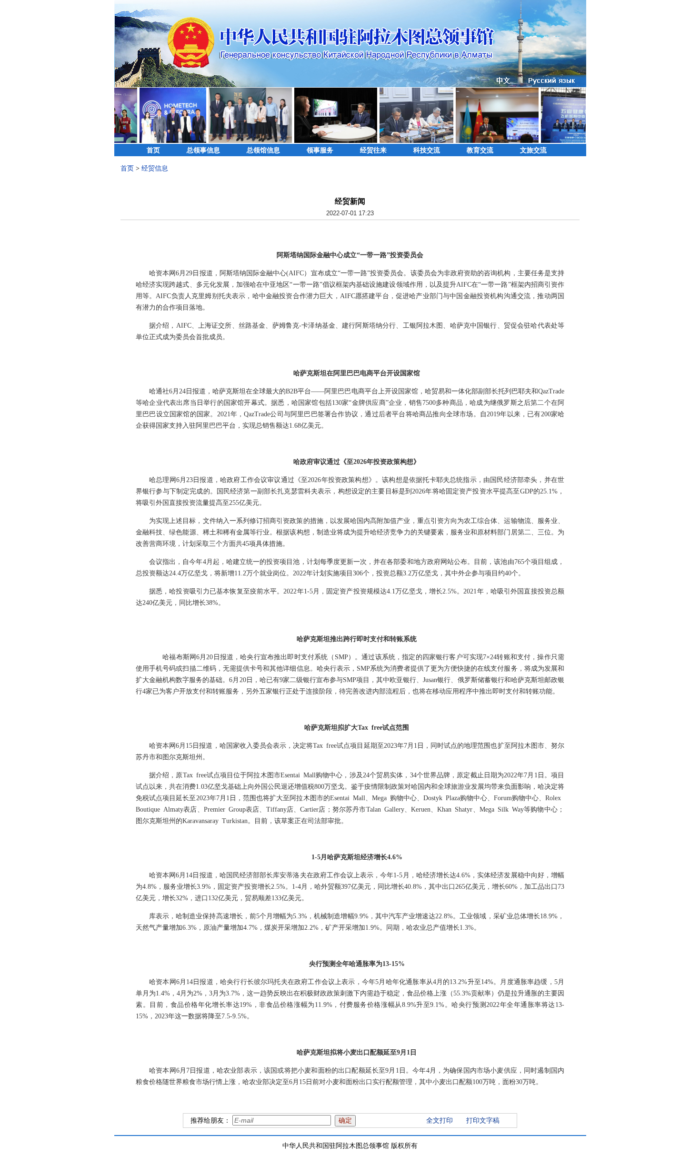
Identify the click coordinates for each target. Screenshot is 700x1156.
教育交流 (480, 150)
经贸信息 (154, 168)
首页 (153, 150)
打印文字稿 (483, 1120)
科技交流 (426, 150)
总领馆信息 (263, 150)
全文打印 (439, 1120)
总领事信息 (203, 150)
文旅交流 (533, 150)
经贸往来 (373, 150)
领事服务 (320, 150)
